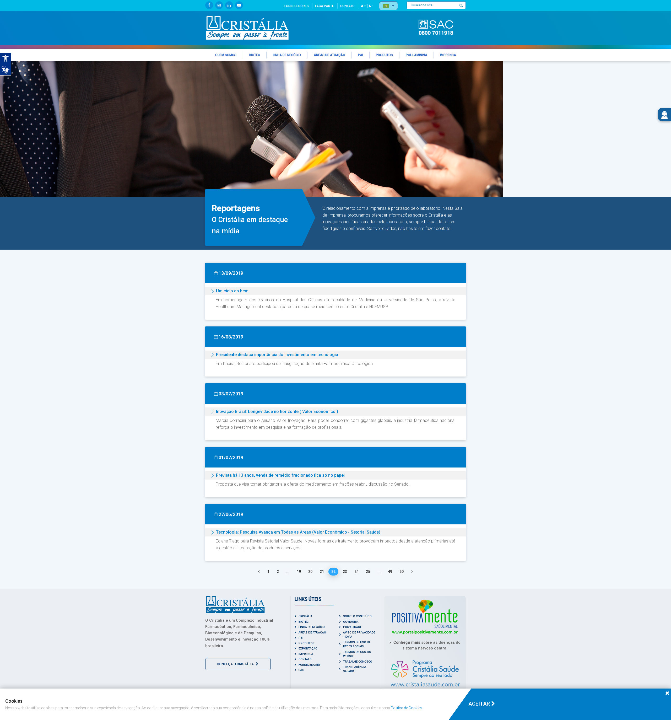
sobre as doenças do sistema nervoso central (427, 645)
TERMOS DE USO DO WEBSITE (357, 654)
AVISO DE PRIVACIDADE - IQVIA (359, 635)
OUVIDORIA (351, 622)
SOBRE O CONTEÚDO (357, 616)
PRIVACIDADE (352, 627)
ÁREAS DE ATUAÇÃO (312, 632)
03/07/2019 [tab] (231, 393)
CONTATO (347, 6)
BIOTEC (304, 622)
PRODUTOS (307, 643)
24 (356, 571)
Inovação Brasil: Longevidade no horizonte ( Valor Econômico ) (277, 411)
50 (401, 571)
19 (299, 571)
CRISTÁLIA (305, 616)
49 (390, 571)
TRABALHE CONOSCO (357, 661)
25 (368, 571)
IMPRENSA (306, 654)
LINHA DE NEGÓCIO (312, 627)
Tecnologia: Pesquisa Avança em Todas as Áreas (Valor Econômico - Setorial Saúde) (298, 532)
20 (310, 571)
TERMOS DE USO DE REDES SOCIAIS (357, 644)
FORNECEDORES (296, 6)
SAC (301, 670)
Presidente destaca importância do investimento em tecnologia (277, 354)
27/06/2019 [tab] (231, 514)
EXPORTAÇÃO (308, 648)
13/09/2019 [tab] (231, 273)
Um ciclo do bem (232, 290)
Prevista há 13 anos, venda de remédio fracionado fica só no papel (280, 475)
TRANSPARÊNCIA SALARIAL (354, 669)
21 (322, 571)
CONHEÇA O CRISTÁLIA (236, 664)
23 (345, 571)
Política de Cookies (406, 708)
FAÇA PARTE (324, 6)
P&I (301, 638)
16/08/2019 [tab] (231, 337)
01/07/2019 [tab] (231, 457)
